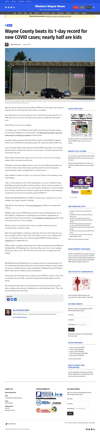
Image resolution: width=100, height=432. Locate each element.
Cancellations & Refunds (82, 422)
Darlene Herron (74, 355)
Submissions (21, 1)
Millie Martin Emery (16, 44)
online (79, 141)
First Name (71, 315)
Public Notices (60, 13)
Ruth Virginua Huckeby (75, 353)
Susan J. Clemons (74, 347)
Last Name (71, 320)
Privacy (70, 422)
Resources (76, 13)
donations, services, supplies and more (58, 16)
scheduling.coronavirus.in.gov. (46, 218)
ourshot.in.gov (9, 240)
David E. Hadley (74, 351)
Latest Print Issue (45, 13)
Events (30, 13)
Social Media (92, 422)
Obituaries (36, 13)
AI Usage (75, 422)
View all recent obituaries (74, 358)
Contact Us (28, 1)
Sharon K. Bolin (73, 349)
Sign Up (71, 329)
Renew (82, 7)
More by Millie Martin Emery (20, 317)
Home (15, 13)
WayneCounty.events (84, 239)
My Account (89, 7)
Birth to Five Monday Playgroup (85, 214)
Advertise (14, 1)
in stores (83, 141)
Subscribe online (72, 163)
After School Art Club (82, 211)
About (6, 1)
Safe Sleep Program (82, 231)
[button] (8, 299)
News (19, 13)
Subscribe (76, 7)
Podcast (53, 13)
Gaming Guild (81, 227)
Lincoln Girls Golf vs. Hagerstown (84, 234)
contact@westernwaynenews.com (13, 398)
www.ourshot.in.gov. (36, 205)
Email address (72, 324)
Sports (25, 13)
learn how (73, 336)
